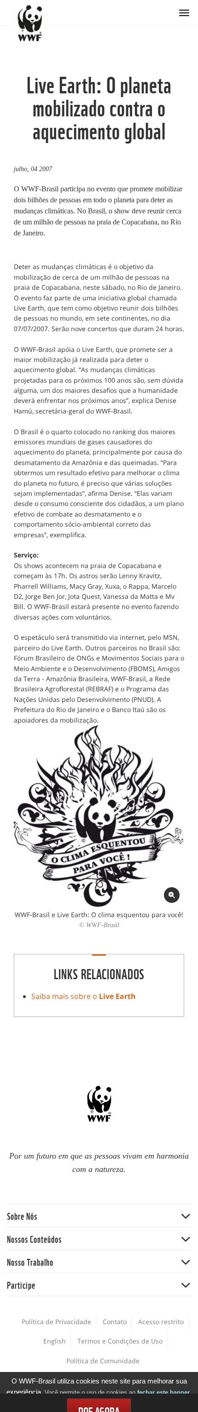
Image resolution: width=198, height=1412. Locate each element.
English (54, 1341)
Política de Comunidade (103, 1360)
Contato (115, 1321)
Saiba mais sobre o (83, 996)
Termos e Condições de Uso (120, 1341)
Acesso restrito (161, 1321)
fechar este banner (163, 1392)
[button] (99, 1215)
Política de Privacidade (56, 1321)
